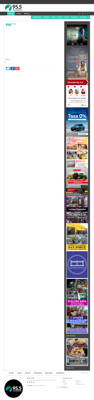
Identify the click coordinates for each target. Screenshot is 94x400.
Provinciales (74, 17)
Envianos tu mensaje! (80, 384)
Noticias (11, 13)
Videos (53, 17)
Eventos (60, 17)
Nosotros (78, 382)
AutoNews (30, 385)
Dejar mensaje (60, 373)
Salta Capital (83, 17)
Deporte (66, 17)
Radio (64, 380)
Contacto (28, 373)
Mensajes (26, 13)
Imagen (8, 24)
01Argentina (64, 387)
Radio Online (78, 381)
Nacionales (46, 17)
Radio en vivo (49, 373)
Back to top (85, 373)
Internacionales (37, 17)
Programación (38, 373)
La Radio (18, 13)
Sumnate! (65, 384)
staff (64, 381)
